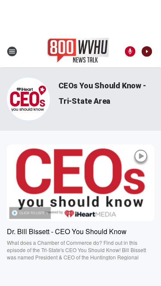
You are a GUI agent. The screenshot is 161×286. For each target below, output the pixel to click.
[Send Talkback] (130, 51)
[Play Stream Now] (147, 51)
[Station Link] (78, 51)
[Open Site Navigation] (12, 51)
